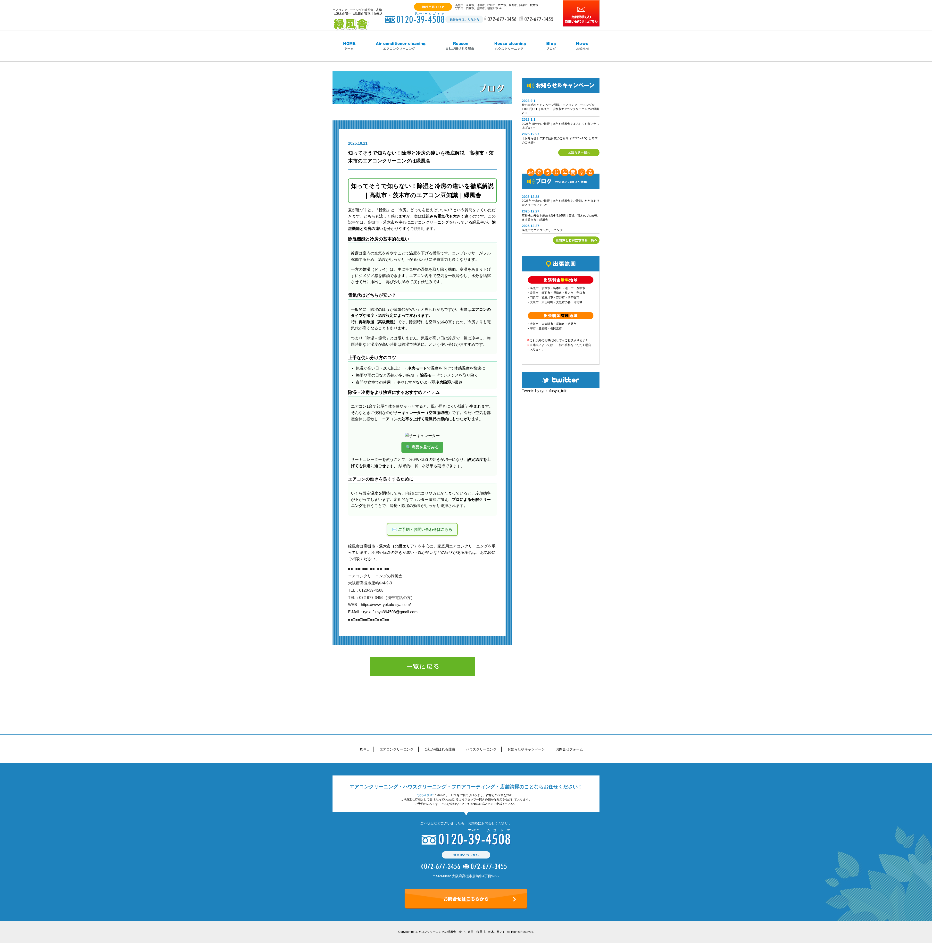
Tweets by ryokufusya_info (544, 391)
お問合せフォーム (569, 749)
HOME (363, 749)
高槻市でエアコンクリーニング (542, 230)
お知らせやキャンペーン (526, 749)
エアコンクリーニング (397, 749)
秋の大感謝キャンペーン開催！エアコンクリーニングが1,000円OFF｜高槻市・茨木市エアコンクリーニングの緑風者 (560, 109)
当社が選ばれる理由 (439, 749)
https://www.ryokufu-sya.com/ (386, 605)
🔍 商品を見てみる (422, 447)
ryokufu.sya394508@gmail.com (390, 612)
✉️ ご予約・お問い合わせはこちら (422, 529)
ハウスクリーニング (481, 749)
